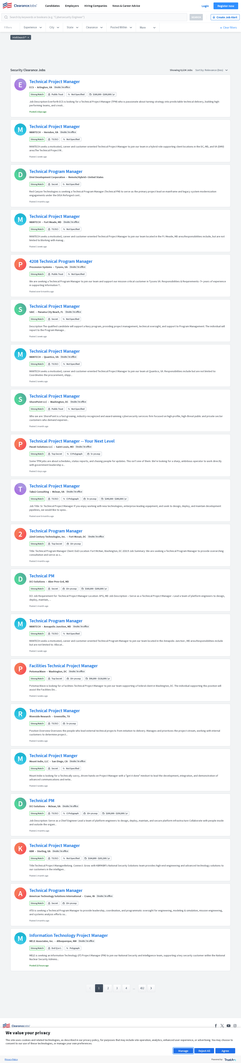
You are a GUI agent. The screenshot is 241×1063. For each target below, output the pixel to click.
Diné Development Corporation (47, 177)
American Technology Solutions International (55, 896)
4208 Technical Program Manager (60, 261)
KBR (31, 851)
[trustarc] (230, 1059)
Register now (225, 6)
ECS (31, 87)
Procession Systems (40, 267)
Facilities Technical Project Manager (63, 666)
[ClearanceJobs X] (222, 1026)
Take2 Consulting (39, 491)
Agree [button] (225, 1051)
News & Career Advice (126, 6)
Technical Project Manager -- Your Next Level (72, 441)
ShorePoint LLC (38, 401)
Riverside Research (40, 716)
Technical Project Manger (53, 755)
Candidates (52, 6)
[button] (33, 27)
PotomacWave (37, 671)
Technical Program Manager (55, 171)
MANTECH (35, 132)
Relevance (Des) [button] (214, 70)
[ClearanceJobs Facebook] (216, 1026)
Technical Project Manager (54, 81)
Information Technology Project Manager (68, 935)
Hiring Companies (95, 6)
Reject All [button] (204, 1051)
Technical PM (41, 576)
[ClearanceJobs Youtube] (228, 1026)
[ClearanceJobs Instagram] (235, 1026)
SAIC (32, 312)
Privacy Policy (11, 1059)
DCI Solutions (37, 581)
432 (142, 988)
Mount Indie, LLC (39, 761)
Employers (72, 6)
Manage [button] (183, 1051)
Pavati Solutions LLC (41, 446)
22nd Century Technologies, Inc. (47, 536)
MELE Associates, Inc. (41, 941)
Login (205, 6)
